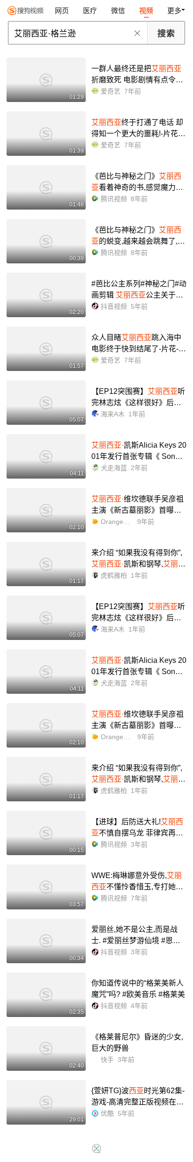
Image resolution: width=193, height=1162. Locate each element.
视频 (146, 11)
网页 (62, 11)
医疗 (90, 11)
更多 (174, 11)
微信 (118, 11)
